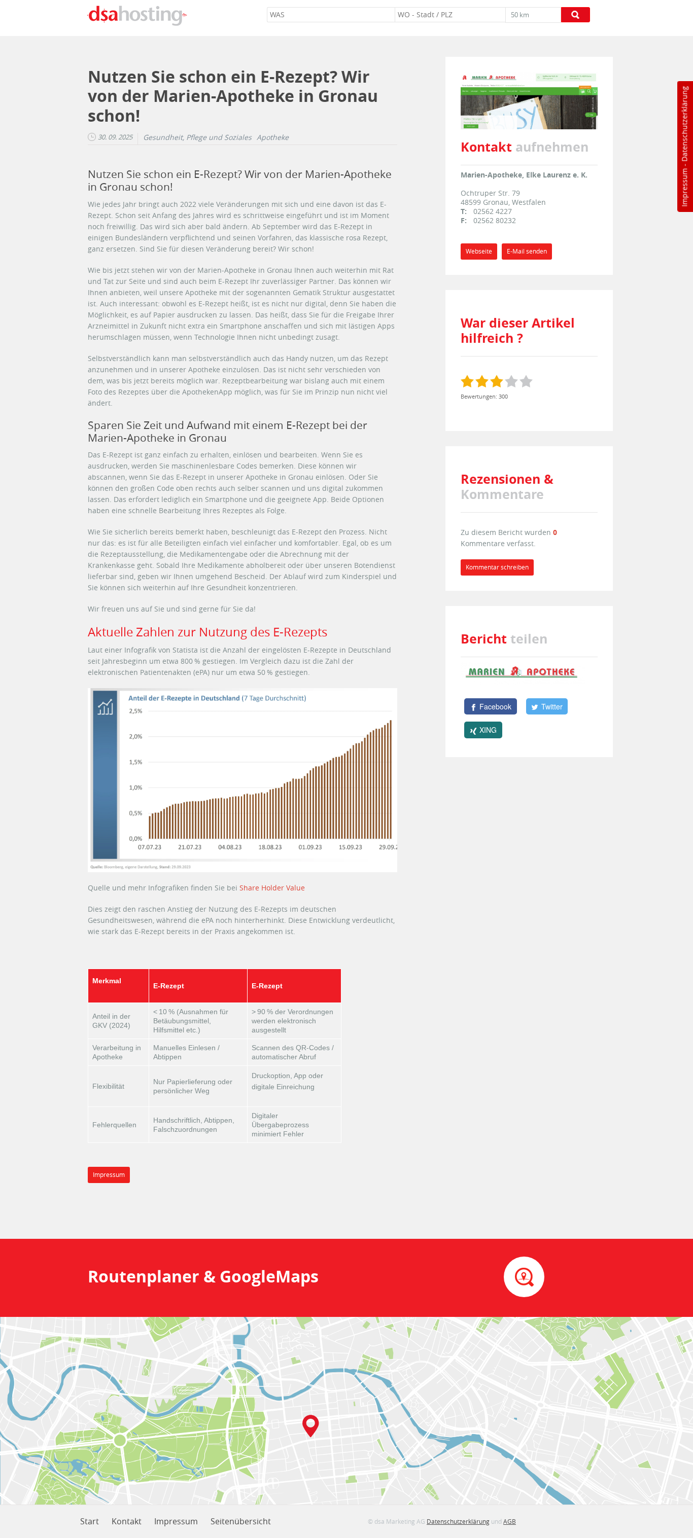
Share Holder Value (272, 887)
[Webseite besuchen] (529, 99)
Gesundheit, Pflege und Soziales (197, 137)
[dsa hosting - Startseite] (137, 16)
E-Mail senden (527, 251)
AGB (509, 1521)
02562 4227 (492, 211)
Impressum (684, 187)
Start (89, 1521)
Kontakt (127, 1521)
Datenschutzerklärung (684, 124)
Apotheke (273, 137)
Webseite (479, 251)
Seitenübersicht (241, 1521)
